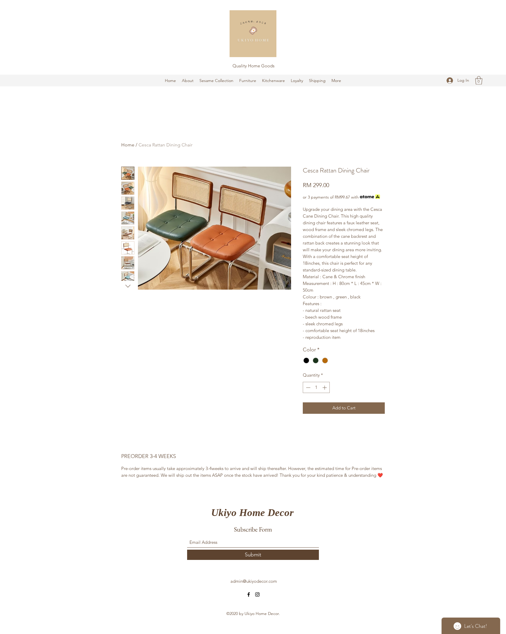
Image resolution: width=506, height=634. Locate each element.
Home (127, 145)
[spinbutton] (316, 387)
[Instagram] (257, 594)
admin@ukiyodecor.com (253, 581)
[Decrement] (308, 387)
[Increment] (325, 387)
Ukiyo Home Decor (252, 512)
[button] (478, 80)
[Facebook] (249, 594)
